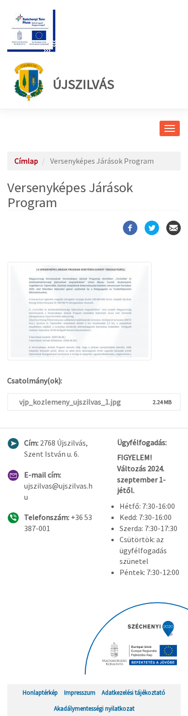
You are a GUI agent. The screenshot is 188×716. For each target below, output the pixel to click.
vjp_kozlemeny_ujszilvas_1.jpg (70, 402)
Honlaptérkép (40, 692)
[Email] (173, 228)
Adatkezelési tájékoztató (133, 692)
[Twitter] (152, 228)
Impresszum (79, 692)
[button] (94, 311)
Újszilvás (83, 84)
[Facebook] (130, 228)
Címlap (26, 161)
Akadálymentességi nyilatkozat (94, 708)
